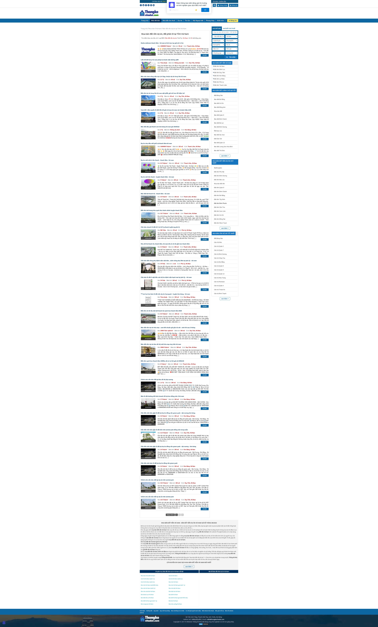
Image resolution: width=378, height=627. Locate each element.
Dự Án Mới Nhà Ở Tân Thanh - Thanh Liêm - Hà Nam (157, 160)
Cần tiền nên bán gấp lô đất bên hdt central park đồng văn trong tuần (164, 430)
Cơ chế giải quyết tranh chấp (193, 610)
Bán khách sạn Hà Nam (147, 594)
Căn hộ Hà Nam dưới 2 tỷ (175, 579)
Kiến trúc (220, 20)
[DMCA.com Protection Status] (204, 625)
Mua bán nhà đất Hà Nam (148, 575)
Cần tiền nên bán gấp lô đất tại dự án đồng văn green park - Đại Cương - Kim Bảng (168, 446)
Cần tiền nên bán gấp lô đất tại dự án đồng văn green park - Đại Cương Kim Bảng (168, 413)
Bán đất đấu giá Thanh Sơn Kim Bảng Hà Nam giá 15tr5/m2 (160, 126)
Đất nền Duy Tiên (219, 72)
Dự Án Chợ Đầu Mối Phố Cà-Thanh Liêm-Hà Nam (156, 143)
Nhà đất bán (155, 20)
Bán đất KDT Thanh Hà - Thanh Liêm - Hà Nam (155, 193)
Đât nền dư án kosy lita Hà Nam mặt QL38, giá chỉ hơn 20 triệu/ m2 (163, 93)
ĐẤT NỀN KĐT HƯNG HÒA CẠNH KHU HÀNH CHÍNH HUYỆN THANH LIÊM (162, 210)
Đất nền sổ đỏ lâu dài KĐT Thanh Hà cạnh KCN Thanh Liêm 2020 (161, 311)
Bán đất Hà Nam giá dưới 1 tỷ (149, 601)
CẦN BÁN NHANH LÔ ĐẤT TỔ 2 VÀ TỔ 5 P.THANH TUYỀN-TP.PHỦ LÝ (160, 227)
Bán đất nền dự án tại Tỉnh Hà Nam (174, 29)
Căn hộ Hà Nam (173, 575)
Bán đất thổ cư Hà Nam (147, 598)
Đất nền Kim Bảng (219, 75)
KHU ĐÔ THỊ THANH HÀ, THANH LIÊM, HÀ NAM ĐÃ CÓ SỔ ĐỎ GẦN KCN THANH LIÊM (165, 244)
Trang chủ (144, 20)
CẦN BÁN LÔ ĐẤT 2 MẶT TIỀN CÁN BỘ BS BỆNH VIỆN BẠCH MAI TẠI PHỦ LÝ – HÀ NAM (166, 277)
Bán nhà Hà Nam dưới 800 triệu (149, 585)
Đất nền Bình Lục (219, 69)
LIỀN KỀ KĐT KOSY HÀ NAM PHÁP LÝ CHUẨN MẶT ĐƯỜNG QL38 (159, 60)
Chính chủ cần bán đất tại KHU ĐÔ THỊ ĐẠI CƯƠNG (157, 379)
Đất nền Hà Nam (219, 66)
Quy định (156, 610)
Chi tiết (205, 55)
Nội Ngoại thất (198, 20)
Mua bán (152, 29)
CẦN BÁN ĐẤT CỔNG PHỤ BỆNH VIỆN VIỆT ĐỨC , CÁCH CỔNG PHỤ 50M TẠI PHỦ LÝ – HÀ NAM (169, 260)
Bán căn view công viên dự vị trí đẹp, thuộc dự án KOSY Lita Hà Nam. (163, 76)
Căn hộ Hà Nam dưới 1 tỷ (148, 579)
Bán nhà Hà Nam (173, 582)
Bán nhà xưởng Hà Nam (175, 604)
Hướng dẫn (149, 610)
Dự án (180, 20)
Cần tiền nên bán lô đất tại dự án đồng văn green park (159, 463)
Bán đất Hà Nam (173, 594)
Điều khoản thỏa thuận (208, 610)
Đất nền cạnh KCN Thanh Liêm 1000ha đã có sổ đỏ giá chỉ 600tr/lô (162, 361)
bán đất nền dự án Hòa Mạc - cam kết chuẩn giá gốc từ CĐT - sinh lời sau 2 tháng (168, 327)
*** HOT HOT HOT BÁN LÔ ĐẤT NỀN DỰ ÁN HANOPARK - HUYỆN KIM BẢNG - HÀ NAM (165, 294)
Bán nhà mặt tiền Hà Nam (148, 591)
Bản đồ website (229, 610)
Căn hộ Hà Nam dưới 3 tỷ (148, 582)
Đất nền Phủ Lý (219, 82)
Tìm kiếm (232, 57)
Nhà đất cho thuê (169, 20)
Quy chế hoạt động (165, 610)
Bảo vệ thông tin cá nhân (177, 610)
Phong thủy (210, 20)
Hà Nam (158, 29)
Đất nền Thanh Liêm (220, 85)
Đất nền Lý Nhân (219, 79)
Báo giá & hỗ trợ (219, 610)
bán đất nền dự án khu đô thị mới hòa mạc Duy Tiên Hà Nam (161, 344)
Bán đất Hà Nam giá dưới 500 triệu (178, 598)
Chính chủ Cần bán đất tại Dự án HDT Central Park (157, 480)
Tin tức (187, 20)
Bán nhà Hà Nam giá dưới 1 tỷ (177, 585)
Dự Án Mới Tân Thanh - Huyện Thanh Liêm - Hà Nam (157, 177)
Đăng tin (233, 20)
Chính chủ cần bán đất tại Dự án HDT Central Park (157, 496)
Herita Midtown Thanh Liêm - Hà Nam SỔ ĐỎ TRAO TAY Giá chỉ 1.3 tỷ (162, 43)
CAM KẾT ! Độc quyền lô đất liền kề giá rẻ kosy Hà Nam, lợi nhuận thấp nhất (166, 110)
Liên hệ (142, 612)
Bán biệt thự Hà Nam (174, 591)
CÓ (205, 10)
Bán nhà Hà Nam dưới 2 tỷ (148, 588)
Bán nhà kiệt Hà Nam (174, 588)
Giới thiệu (142, 610)
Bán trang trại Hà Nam (147, 604)
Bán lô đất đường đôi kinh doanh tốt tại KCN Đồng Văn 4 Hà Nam (162, 396)
